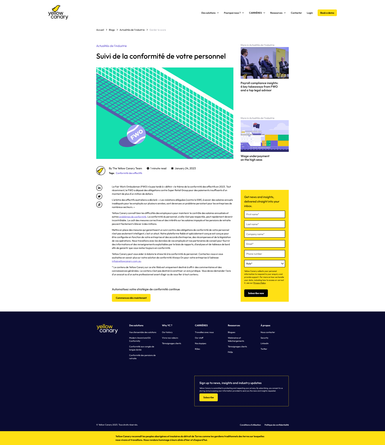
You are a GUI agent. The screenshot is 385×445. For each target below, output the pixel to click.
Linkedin (265, 343)
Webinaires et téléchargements (236, 339)
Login (310, 12)
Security (264, 337)
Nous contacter (268, 332)
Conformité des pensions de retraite (142, 357)
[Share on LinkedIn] (99, 188)
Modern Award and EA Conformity (140, 339)
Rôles (197, 349)
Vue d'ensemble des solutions (142, 332)
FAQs (230, 352)
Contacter (296, 12)
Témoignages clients (171, 343)
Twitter (264, 349)
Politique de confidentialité (277, 425)
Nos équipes (200, 343)
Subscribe (208, 397)
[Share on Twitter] (99, 196)
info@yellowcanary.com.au (126, 261)
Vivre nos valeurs (170, 337)
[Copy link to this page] (99, 205)
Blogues (231, 332)
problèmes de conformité (132, 216)
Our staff (199, 337)
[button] (210, 13)
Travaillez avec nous (204, 332)
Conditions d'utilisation (250, 425)
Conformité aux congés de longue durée (141, 348)
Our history (167, 332)
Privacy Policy (259, 283)
